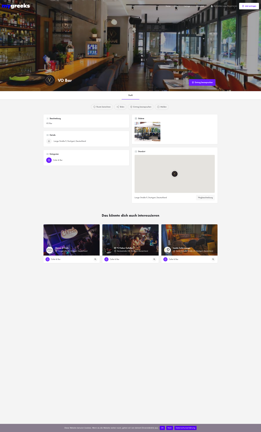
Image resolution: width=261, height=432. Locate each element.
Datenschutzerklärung (185, 428)
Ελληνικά (200, 6)
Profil (130, 95)
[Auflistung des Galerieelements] (147, 131)
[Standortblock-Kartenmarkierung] (175, 174)
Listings (187, 6)
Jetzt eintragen (250, 6)
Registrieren (232, 6)
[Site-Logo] (16, 6)
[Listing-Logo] (49, 80)
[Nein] (257, 428)
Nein (170, 428)
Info (176, 6)
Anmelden (218, 6)
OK (162, 428)
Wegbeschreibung (205, 197)
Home (168, 6)
